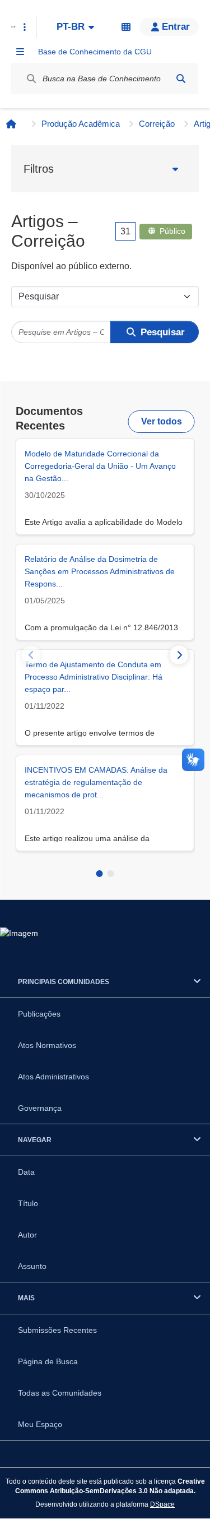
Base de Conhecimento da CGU (95, 51)
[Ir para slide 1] (99, 873)
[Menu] (20, 52)
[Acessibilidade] (126, 27)
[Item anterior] (31, 655)
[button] (169, 27)
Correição (157, 123)
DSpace (162, 1504)
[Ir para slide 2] (111, 873)
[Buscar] (181, 78)
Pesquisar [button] (163, 332)
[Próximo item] (179, 655)
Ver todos (161, 421)
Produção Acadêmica (80, 123)
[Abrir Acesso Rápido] (25, 27)
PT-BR (71, 26)
